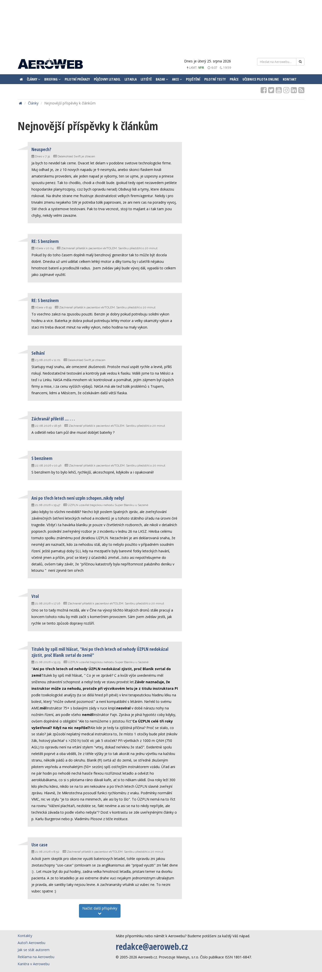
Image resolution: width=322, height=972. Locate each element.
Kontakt (290, 79)
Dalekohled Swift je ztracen (76, 156)
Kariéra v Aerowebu (34, 963)
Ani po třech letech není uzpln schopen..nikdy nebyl (77, 498)
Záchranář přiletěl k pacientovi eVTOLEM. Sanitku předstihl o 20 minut (109, 248)
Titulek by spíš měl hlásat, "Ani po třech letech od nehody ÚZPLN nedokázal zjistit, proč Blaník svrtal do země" (99, 652)
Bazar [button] (161, 79)
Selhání (38, 353)
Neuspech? (41, 149)
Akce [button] (176, 79)
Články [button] (32, 79)
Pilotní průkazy (77, 79)
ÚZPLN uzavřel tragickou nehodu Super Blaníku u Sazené (108, 505)
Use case (39, 845)
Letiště (146, 79)
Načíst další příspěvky (99, 908)
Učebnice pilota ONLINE (261, 79)
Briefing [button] (51, 79)
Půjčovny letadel (107, 79)
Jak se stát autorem (34, 949)
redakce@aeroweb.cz (152, 946)
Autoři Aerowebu (31, 942)
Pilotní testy (215, 79)
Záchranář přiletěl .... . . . (53, 419)
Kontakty (25, 935)
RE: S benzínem (45, 241)
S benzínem (41, 458)
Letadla (131, 79)
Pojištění (193, 79)
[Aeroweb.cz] (50, 64)
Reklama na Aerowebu (36, 956)
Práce (234, 79)
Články (33, 103)
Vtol (35, 596)
